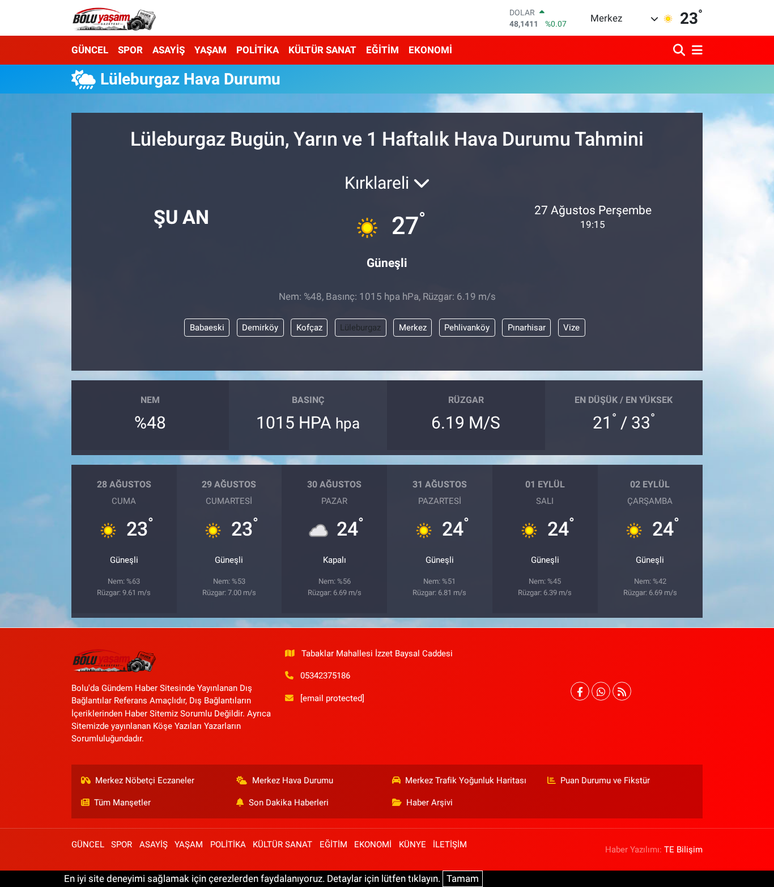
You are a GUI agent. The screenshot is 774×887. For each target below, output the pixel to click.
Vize (571, 327)
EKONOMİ (430, 50)
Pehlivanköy (467, 327)
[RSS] (622, 691)
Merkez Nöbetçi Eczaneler (144, 780)
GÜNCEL (89, 50)
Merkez (413, 327)
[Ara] (680, 50)
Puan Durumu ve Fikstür (605, 780)
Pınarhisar (527, 327)
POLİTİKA (257, 50)
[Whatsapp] (601, 691)
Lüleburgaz (360, 327)
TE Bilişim (683, 849)
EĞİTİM (382, 50)
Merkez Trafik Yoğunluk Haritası (465, 780)
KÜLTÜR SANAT (322, 50)
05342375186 (325, 675)
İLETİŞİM (450, 844)
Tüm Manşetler (122, 802)
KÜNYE (412, 844)
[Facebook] (580, 691)
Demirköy (260, 327)
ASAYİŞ (168, 50)
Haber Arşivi (429, 802)
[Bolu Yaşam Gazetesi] (113, 17)
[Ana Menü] (695, 50)
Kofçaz (309, 327)
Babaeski (207, 327)
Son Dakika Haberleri (289, 802)
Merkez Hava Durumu (292, 780)
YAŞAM (210, 50)
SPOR (130, 50)
